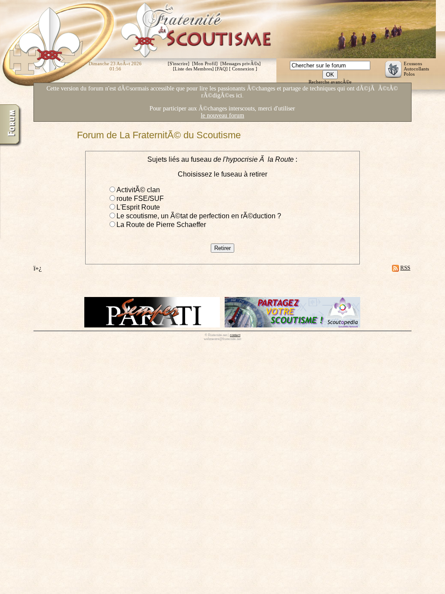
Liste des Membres (193, 68)
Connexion (243, 68)
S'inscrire (178, 63)
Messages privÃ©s (240, 63)
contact (235, 335)
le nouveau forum (222, 115)
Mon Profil (205, 63)
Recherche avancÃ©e (330, 81)
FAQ (221, 68)
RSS (405, 267)
